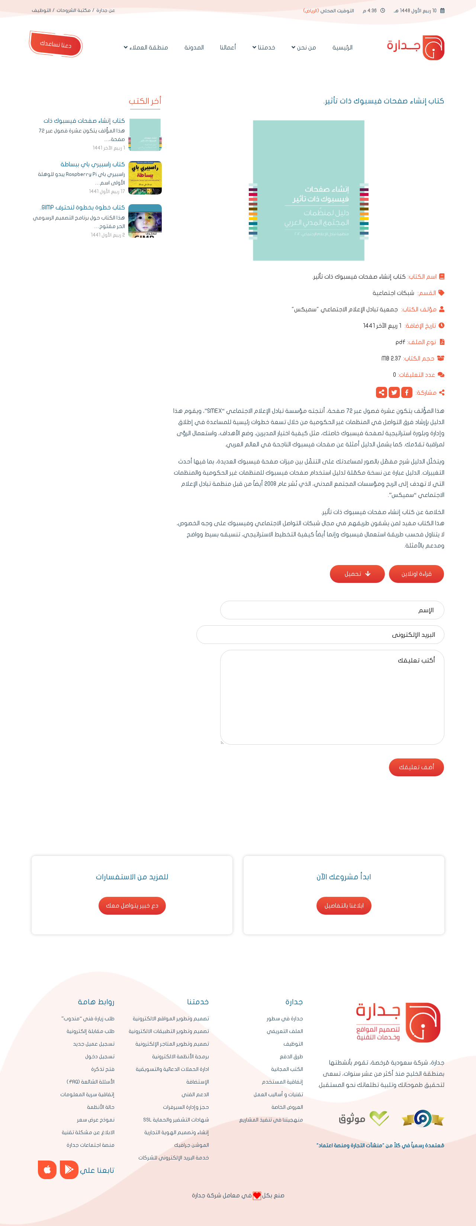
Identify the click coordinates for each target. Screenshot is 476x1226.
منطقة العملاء (148, 48)
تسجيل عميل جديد (94, 1044)
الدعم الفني (195, 1094)
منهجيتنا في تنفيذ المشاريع (271, 1120)
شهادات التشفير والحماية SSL (176, 1120)
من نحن (306, 48)
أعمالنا (228, 48)
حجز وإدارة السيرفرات (186, 1107)
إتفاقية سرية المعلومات (87, 1094)
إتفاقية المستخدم (282, 1082)
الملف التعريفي (285, 1031)
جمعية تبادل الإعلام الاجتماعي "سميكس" (364, 309)
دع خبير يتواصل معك (132, 906)
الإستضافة (197, 1082)
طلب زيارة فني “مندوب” (88, 1018)
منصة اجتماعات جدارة (91, 1145)
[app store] (47, 1170)
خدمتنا (266, 48)
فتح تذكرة (103, 1069)
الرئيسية (342, 48)
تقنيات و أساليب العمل (278, 1094)
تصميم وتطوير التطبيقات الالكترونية (169, 1031)
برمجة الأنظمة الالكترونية (180, 1056)
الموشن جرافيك (191, 1145)
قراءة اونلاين (417, 574)
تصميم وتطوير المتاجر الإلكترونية (172, 1044)
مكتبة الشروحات (74, 10)
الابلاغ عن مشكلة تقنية (88, 1132)
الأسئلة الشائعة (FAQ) (91, 1082)
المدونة (194, 48)
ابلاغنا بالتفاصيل (344, 906)
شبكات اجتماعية (404, 293)
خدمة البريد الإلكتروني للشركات (173, 1158)
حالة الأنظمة (101, 1107)
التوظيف (41, 10)
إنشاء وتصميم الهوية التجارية (176, 1132)
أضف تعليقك (416, 767)
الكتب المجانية (287, 1069)
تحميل (354, 574)
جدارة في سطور (285, 1018)
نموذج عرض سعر (96, 1120)
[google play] (69, 1170)
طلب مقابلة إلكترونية (91, 1031)
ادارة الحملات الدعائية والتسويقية (172, 1069)
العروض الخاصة (287, 1107)
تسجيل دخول (100, 1056)
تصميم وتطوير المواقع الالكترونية (171, 1018)
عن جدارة (105, 10)
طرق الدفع (291, 1056)
